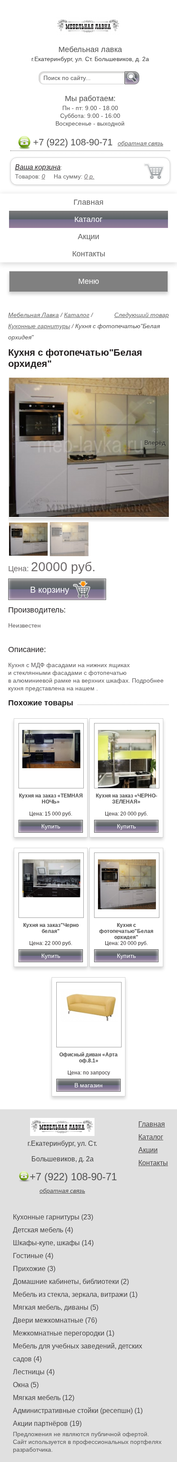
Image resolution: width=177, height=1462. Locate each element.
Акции (88, 236)
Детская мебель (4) (43, 1230)
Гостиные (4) (33, 1255)
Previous (24, 534)
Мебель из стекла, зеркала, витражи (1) (75, 1294)
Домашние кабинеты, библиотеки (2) (71, 1281)
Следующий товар (141, 314)
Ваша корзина (38, 167)
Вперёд (154, 442)
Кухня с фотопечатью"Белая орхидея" (126, 931)
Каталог (88, 219)
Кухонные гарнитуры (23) (53, 1217)
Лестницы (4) (34, 1372)
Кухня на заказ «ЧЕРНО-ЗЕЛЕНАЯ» (126, 799)
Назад (22, 442)
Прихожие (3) (34, 1268)
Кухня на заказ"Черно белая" (51, 928)
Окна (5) (26, 1384)
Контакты (88, 253)
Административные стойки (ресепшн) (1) (78, 1410)
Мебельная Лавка (33, 314)
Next (159, 534)
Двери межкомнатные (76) (55, 1320)
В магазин (88, 1085)
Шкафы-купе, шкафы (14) (53, 1243)
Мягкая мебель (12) (43, 1397)
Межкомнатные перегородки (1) (63, 1333)
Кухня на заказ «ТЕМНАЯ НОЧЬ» (51, 799)
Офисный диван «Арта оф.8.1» (88, 1058)
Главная (88, 202)
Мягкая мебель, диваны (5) (55, 1307)
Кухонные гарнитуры (39, 326)
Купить (50, 826)
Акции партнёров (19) (47, 1423)
